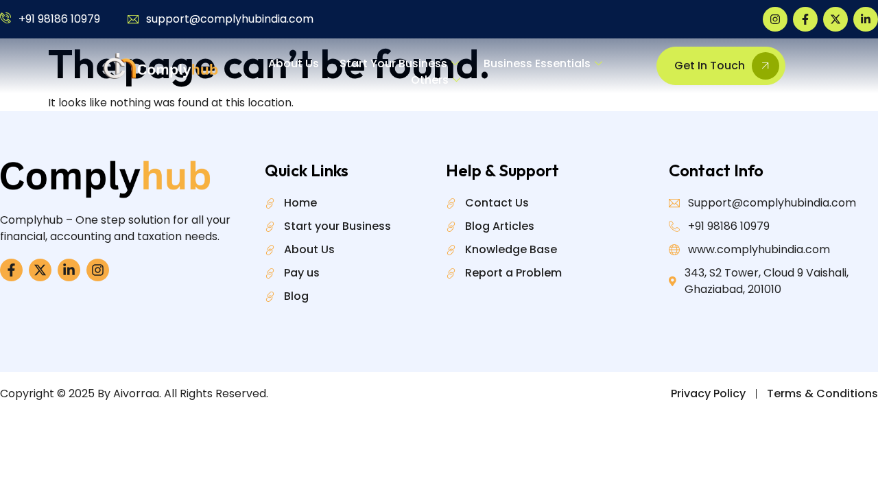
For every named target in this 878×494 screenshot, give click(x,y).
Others (430, 80)
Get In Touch (709, 65)
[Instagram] (775, 19)
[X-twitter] (835, 19)
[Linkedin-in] (865, 19)
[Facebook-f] (805, 19)
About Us (293, 63)
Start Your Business (393, 63)
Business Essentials (537, 63)
